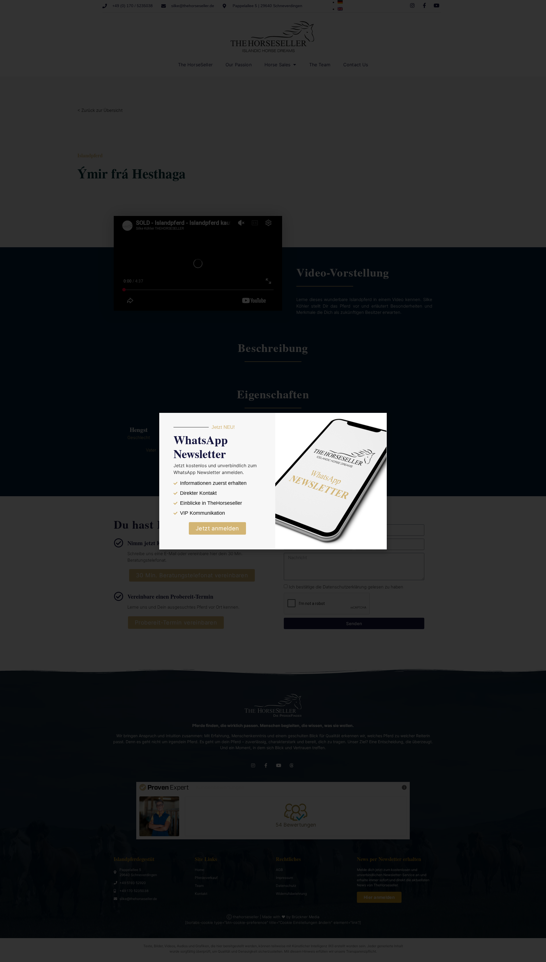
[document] (273, 481)
